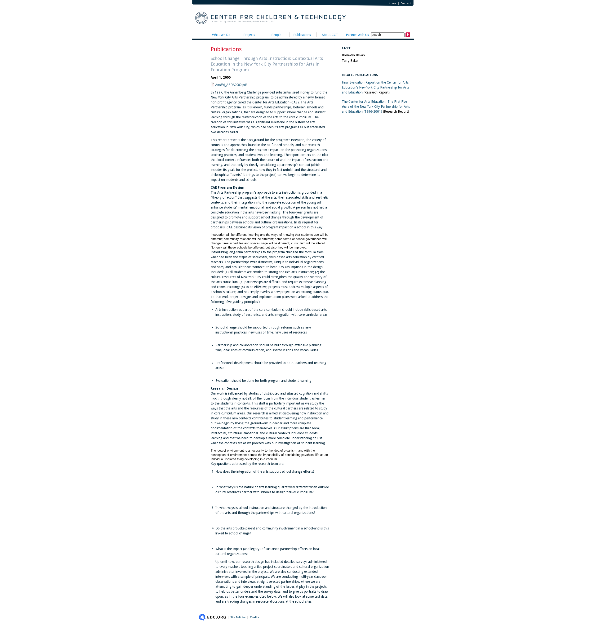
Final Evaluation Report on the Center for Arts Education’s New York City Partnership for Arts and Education (375, 87)
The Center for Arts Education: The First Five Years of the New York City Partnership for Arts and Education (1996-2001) (376, 106)
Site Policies (237, 617)
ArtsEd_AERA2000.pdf (231, 85)
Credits (254, 617)
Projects (249, 35)
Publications (302, 35)
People (276, 35)
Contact (406, 3)
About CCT (330, 35)
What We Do (221, 35)
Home (392, 3)
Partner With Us (357, 35)
